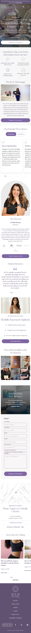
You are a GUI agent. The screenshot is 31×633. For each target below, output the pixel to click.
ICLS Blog (15, 600)
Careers (15, 607)
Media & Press (15, 604)
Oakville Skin (19, 2)
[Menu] (28, 6)
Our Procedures (15, 37)
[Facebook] (15, 625)
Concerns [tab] (20, 134)
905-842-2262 (7, 625)
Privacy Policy (15, 614)
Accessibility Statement (15, 618)
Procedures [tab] (11, 134)
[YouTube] (27, 625)
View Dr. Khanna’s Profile (15, 256)
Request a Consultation (15, 42)
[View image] (15, 493)
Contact (15, 611)
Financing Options (15, 341)
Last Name (7, 427)
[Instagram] (21, 625)
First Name (7, 421)
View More (15, 580)
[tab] (5, 174)
